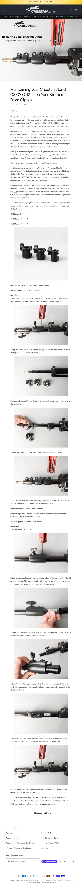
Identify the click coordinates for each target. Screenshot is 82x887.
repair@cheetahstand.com (44, 804)
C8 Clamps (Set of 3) (18, 214)
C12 (25, 155)
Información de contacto (50, 882)
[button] (4, 9)
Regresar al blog (42, 813)
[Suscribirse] (37, 861)
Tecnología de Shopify (33, 880)
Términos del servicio (33, 882)
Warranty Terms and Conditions (18, 848)
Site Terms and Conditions (51, 838)
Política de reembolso (49, 880)
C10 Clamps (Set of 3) (19, 219)
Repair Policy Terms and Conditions (20, 843)
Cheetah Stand (21, 880)
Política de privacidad (65, 880)
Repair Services (12, 838)
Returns (9, 833)
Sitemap (44, 848)
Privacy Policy (46, 833)
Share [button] (14, 111)
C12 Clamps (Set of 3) (19, 224)
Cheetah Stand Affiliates (51, 843)
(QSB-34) (25, 177)
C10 (19, 155)
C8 (15, 155)
